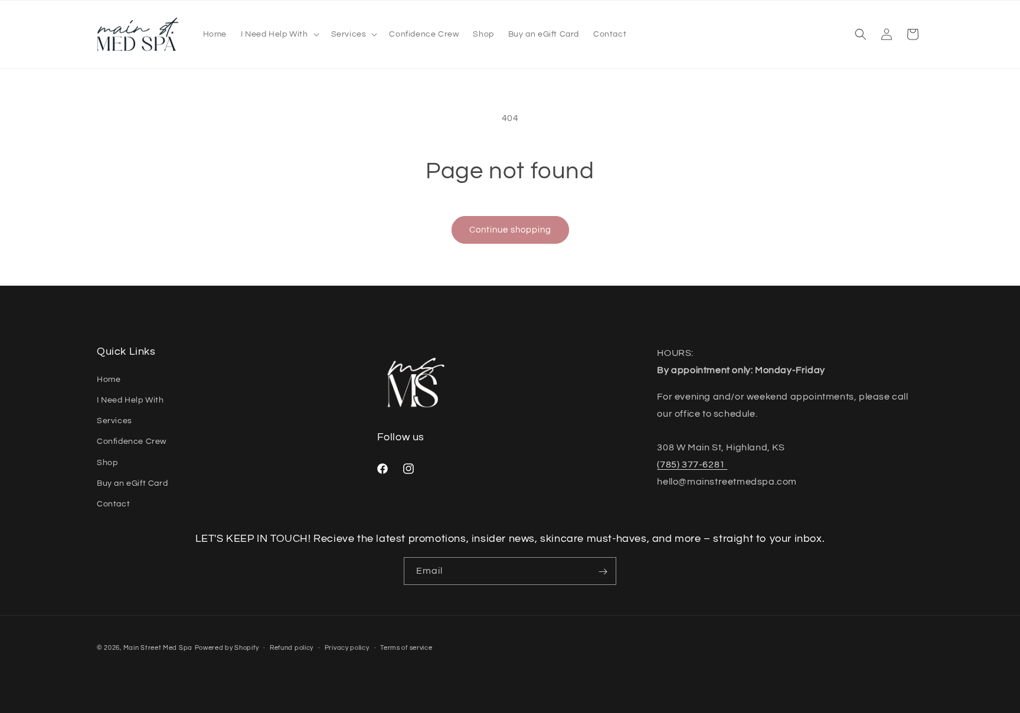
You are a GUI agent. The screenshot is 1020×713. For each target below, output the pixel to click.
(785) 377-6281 (692, 464)
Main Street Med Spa (157, 648)
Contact (113, 503)
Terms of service (406, 647)
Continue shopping (510, 229)
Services (114, 420)
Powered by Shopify (227, 648)
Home (108, 379)
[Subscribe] (603, 572)
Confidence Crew (131, 441)
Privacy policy (347, 647)
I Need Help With (130, 399)
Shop (107, 462)
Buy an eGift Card (132, 483)
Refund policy (291, 647)
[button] (279, 34)
